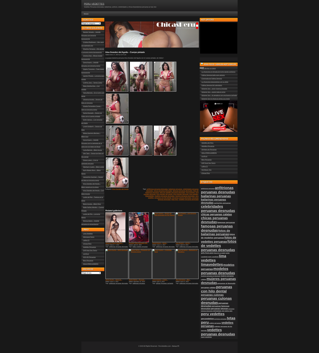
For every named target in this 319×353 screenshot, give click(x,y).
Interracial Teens (88, 237)
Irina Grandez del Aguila (120, 189)
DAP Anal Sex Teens (90, 250)
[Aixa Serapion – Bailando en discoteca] (187, 264)
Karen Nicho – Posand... (137, 280)
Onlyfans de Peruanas (209, 150)
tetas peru (174, 199)
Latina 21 (86, 240)
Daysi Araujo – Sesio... (159, 243)
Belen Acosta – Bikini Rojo (92, 204)
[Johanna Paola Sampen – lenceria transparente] (116, 227)
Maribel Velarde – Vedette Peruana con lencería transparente (91, 35)
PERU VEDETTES (94, 3)
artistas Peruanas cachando (164, 283)
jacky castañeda (213, 257)
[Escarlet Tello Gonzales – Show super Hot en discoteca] (140, 227)
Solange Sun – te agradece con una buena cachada (219, 95)
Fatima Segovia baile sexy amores (213, 75)
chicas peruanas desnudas (163, 191)
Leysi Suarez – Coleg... (160, 280)
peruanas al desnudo (226, 283)
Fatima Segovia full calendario (211, 85)
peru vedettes (213, 314)
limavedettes (149, 196)
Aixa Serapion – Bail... (183, 280)
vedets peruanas (215, 323)
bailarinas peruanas (175, 189)
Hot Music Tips (206, 170)
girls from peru (207, 253)
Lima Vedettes (88, 234)
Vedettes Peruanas (89, 247)
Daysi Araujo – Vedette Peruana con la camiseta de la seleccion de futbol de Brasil (91, 143)
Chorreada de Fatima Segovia (211, 79)
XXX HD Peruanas (89, 257)
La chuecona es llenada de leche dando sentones (218, 72)
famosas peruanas (226, 222)
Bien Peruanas (88, 261)
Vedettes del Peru (207, 143)
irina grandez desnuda (181, 194)
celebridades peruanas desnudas (218, 208)
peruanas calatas (208, 287)
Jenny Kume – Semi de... (113, 280)
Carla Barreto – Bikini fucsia (92, 150)
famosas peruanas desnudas (183, 191)
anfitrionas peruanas (139, 283)
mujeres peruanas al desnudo (210, 276)
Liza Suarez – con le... (183, 243)
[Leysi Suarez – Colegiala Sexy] (163, 264)
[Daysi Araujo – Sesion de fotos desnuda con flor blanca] (163, 227)
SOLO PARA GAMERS (90, 264)
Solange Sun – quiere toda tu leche (213, 92)
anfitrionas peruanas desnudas (157, 189)
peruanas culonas (212, 294)
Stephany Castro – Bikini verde (93, 167)
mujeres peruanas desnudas (185, 196)
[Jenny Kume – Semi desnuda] (116, 264)
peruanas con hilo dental (163, 198)
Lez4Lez (86, 254)
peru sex (228, 311)
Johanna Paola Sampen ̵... (114, 243)
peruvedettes (207, 319)
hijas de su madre (219, 253)
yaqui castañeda (206, 337)
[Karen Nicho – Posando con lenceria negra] (140, 264)
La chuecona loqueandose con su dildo (214, 82)
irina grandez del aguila (164, 194)
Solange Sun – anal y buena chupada (214, 89)
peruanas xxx (219, 311)
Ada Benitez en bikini (208, 68)
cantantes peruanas (222, 203)
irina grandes (190, 192)
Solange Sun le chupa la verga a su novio (215, 99)
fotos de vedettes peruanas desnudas (172, 192)
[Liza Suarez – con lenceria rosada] (187, 227)
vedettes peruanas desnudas (189, 199)
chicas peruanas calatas (216, 214)
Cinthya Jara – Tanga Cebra (92, 83)
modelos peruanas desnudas (165, 196)
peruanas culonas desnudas (181, 198)
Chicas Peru (87, 244)
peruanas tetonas (219, 308)
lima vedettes (193, 194)
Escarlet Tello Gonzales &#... (138, 243)
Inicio (86, 14)
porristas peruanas (220, 319)
